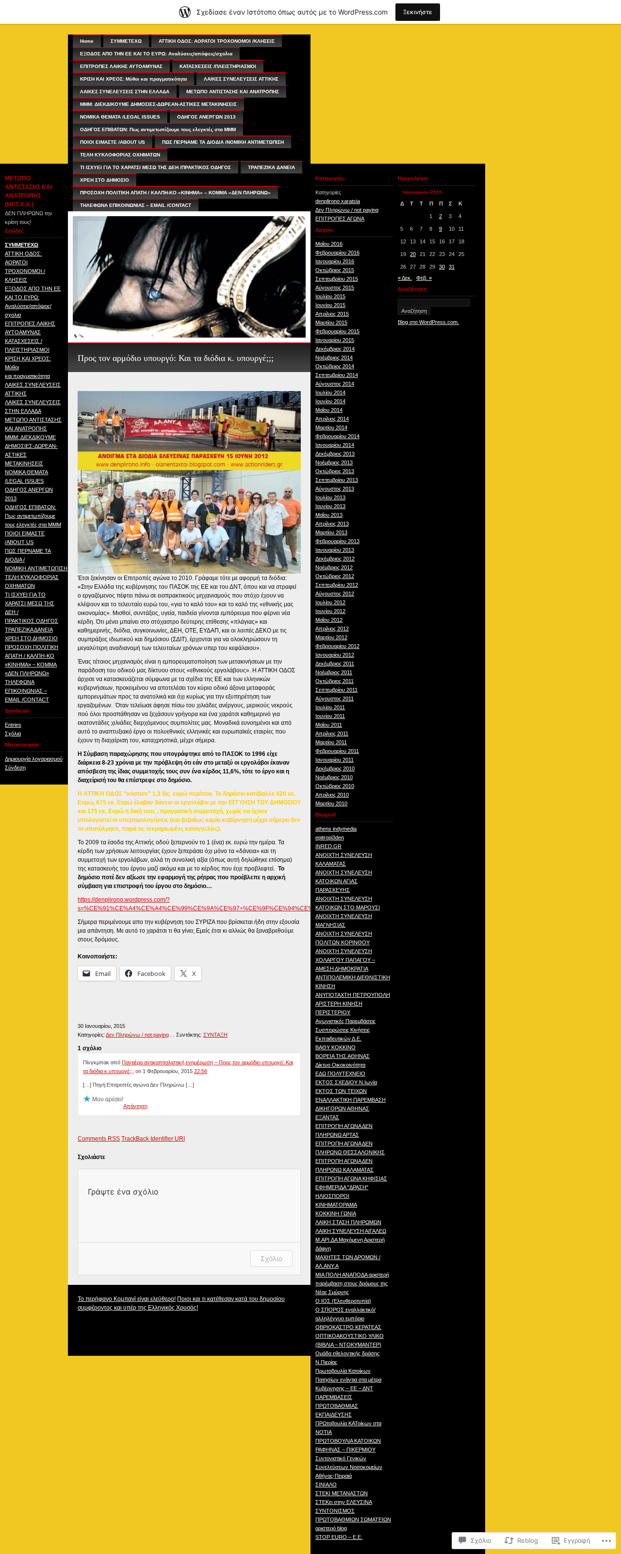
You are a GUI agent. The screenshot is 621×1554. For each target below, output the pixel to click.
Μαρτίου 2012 (331, 637)
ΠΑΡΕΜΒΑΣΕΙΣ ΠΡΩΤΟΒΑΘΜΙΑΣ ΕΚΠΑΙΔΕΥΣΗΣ (336, 1405)
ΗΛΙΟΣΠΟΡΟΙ (332, 1196)
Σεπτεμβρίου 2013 (336, 480)
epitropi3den (329, 837)
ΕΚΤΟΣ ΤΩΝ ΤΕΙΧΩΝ (341, 1091)
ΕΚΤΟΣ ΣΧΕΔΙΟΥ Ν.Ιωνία (346, 1082)
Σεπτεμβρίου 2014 (336, 375)
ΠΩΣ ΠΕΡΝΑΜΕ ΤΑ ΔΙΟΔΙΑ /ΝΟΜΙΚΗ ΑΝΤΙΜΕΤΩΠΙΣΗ (223, 142)
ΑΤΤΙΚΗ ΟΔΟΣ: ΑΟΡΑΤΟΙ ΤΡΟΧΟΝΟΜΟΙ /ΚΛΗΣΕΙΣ (217, 41)
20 (413, 254)
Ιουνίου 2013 (330, 506)
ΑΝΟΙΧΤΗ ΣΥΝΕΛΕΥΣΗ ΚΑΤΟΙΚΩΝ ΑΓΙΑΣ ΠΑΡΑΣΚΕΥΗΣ (343, 881)
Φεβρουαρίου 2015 (337, 331)
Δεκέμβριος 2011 (334, 663)
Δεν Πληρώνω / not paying (137, 1035)
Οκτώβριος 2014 (334, 366)
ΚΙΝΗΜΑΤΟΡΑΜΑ (336, 1205)
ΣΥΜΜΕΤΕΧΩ (21, 245)
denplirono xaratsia (337, 201)
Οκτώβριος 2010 (334, 786)
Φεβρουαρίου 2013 (337, 541)
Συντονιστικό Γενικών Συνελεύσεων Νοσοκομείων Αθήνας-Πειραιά (348, 1467)
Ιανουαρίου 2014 (334, 445)
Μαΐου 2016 (329, 244)
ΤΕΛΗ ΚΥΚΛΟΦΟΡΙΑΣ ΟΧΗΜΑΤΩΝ (120, 154)
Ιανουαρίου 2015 (334, 340)
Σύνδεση (15, 767)
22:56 (200, 1071)
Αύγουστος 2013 (334, 489)
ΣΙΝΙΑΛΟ (326, 1484)
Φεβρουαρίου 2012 (337, 646)
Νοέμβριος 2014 (334, 357)
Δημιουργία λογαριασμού (34, 759)
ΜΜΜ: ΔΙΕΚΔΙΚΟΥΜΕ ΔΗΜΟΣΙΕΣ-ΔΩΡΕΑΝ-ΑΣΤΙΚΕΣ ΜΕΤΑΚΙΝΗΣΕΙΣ (158, 104)
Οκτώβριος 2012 (334, 576)
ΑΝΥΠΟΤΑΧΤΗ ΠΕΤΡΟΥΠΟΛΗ (352, 995)
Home (87, 41)
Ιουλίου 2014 (330, 392)
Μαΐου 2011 (328, 725)
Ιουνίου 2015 (330, 305)
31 (452, 267)
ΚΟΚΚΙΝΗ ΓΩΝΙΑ (335, 1213)
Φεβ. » (424, 278)
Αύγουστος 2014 (334, 384)
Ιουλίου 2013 (330, 497)
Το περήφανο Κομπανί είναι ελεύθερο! (127, 1299)
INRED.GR (328, 846)
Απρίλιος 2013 (332, 524)
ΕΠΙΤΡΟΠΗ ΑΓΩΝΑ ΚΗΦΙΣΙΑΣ (351, 1178)
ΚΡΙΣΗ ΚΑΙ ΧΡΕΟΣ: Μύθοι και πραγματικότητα (133, 79)
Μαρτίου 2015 (331, 322)
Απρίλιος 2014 (332, 419)
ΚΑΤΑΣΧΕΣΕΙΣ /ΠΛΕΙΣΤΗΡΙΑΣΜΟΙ (218, 66)
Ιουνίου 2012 (330, 611)
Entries (13, 725)
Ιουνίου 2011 (330, 716)
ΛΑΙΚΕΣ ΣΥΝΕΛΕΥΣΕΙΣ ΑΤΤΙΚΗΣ (241, 79)
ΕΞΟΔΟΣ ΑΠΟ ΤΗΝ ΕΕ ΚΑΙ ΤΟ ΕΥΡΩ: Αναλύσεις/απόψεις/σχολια (156, 53)
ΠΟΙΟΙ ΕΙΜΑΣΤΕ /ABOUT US (112, 142)
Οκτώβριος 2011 (334, 681)
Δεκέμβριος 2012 (335, 559)
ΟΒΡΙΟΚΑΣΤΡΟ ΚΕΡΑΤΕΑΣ (348, 1327)
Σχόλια (13, 733)
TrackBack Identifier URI (153, 1138)
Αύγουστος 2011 (334, 698)
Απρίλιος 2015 (332, 314)
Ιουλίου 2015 (330, 296)
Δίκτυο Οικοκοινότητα (340, 1065)
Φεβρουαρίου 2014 (337, 436)
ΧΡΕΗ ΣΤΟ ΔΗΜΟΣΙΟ (31, 638)
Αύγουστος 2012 (334, 594)
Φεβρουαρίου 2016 (337, 253)
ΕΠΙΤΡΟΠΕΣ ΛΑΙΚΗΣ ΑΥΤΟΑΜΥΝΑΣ (121, 66)
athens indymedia (336, 829)
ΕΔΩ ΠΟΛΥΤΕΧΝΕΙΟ (340, 1073)
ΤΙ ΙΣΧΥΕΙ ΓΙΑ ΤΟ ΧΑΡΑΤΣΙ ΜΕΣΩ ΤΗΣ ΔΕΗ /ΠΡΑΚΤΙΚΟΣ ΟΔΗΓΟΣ (155, 167)
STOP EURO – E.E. (338, 1537)
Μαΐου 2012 (329, 620)
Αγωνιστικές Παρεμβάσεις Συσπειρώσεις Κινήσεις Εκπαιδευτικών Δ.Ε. (345, 1030)
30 (442, 267)
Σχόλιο (271, 1258)
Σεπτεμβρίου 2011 (336, 690)
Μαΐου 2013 (329, 515)
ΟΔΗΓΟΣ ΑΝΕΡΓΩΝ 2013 (206, 117)
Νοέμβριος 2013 (334, 462)
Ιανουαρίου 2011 (334, 760)
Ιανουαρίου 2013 (334, 550)
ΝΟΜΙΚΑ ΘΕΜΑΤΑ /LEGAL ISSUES (120, 117)
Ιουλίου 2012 (330, 602)
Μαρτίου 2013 (331, 532)
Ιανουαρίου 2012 (334, 655)
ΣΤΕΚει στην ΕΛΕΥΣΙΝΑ (343, 1502)
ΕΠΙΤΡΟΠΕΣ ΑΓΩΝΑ (339, 219)
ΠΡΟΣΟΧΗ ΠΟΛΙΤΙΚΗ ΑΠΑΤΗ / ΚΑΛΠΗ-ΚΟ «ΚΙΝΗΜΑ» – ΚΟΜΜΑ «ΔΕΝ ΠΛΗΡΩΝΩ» (175, 192)
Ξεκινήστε (417, 12)
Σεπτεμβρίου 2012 (336, 585)
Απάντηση (135, 1106)
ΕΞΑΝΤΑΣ (327, 1117)
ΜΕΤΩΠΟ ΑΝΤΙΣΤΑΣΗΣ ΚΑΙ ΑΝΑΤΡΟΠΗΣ (232, 91)
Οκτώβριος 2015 (334, 270)
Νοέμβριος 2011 (333, 672)
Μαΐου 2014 (329, 410)
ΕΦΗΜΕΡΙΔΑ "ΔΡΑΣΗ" (341, 1187)
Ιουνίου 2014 (330, 401)
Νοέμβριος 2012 (334, 567)
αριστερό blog (331, 1528)
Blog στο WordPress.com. (428, 322)
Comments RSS (99, 1138)
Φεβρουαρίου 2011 (337, 751)
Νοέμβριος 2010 (334, 777)
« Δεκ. (405, 278)
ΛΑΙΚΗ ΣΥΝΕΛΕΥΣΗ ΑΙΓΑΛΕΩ (350, 1231)
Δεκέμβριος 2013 (335, 454)
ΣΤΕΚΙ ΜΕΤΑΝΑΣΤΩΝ (341, 1493)
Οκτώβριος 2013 (334, 471)
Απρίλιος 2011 (331, 733)
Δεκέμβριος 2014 (335, 349)
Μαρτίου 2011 (331, 742)
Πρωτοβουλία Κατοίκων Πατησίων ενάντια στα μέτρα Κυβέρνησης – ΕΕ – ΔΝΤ (348, 1379)
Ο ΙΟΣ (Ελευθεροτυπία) (343, 1301)
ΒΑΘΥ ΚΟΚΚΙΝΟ (335, 1047)
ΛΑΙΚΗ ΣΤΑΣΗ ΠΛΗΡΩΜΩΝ (348, 1222)
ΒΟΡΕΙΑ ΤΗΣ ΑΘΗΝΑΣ (342, 1056)
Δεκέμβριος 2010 (335, 768)
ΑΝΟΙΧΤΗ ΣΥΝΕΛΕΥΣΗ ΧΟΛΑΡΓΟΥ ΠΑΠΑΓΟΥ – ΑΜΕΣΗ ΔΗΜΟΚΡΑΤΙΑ (345, 960)
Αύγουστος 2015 (334, 287)
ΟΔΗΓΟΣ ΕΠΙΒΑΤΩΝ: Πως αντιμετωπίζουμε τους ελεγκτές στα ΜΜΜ (33, 516)
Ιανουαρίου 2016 (334, 261)
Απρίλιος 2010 (332, 795)
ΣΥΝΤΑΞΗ (215, 1035)
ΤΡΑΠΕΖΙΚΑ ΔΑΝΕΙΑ (29, 629)
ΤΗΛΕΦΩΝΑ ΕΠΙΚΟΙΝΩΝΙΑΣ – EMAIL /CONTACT (27, 690)
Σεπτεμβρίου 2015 (336, 279)
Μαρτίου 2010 (331, 803)
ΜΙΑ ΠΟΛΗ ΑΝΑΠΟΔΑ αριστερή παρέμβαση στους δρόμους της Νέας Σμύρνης (352, 1283)
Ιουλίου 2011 (330, 707)
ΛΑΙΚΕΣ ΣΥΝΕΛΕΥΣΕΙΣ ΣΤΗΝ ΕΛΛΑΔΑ (124, 91)
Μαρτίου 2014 (331, 427)
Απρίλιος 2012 (332, 629)
